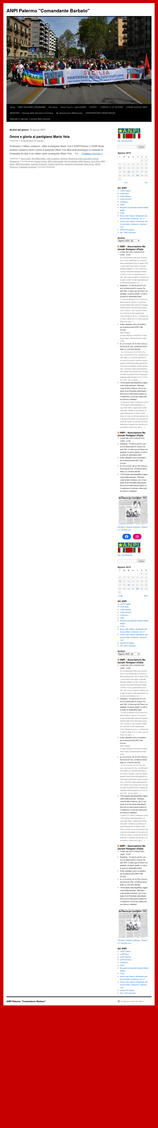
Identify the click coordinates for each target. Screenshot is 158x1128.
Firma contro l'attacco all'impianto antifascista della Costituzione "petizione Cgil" (134, 224)
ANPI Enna (124, 193)
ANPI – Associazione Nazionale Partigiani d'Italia (132, 248)
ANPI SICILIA (126, 199)
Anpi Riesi (95, 161)
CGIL (122, 213)
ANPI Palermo (84, 161)
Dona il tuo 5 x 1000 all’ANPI (73, 107)
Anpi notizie (26, 158)
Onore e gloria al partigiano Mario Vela (40, 136)
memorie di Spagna (127, 229)
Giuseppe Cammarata (74, 164)
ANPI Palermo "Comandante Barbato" (48, 10)
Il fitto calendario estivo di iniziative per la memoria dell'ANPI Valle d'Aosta (133, 327)
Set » (146, 182)
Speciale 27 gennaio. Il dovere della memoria (30, 118)
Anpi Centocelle (71, 161)
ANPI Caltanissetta (55, 161)
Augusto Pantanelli (39, 164)
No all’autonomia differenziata (69, 112)
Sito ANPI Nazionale (128, 232)
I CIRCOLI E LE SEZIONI (111, 107)
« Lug (125, 182)
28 (137, 175)
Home (12, 107)
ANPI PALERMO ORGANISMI (32, 107)
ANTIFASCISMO (38, 158)
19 (129, 171)
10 (120, 168)
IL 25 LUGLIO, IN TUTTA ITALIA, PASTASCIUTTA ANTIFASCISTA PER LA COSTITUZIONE (134, 346)
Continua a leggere (92, 153)
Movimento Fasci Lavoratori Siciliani (84, 158)
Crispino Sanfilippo (56, 164)
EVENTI (93, 107)
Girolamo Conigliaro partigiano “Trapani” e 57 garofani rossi (133, 528)
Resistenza (14, 161)
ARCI (122, 204)
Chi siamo (53, 107)
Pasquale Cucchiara (27, 166)
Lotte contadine (52, 158)
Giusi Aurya (89, 164)
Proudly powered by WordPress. (133, 1001)
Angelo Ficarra (40, 161)
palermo (40, 140)
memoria (64, 158)
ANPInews (124, 202)
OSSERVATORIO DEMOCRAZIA (100, 112)
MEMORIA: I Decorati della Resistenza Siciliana (31, 112)
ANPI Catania (125, 190)
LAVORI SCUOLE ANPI (136, 107)
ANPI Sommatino (23, 164)
